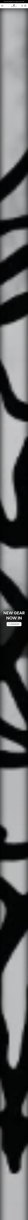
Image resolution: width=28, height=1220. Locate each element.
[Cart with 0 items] (25, 5)
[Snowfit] (14, 5)
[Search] (22, 5)
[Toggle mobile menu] (5, 6)
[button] (25, 5)
